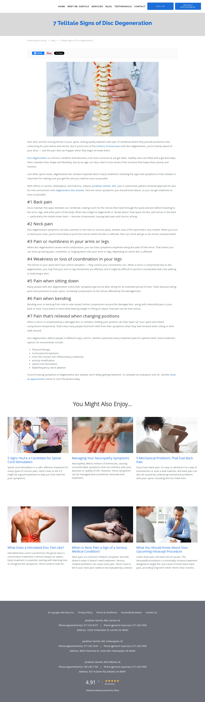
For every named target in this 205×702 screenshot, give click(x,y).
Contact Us (151, 612)
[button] (188, 6)
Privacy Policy (85, 612)
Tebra (116, 690)
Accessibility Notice (131, 612)
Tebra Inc (69, 612)
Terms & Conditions (106, 612)
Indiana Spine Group (37, 40)
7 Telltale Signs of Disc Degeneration (76, 40)
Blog (53, 40)
